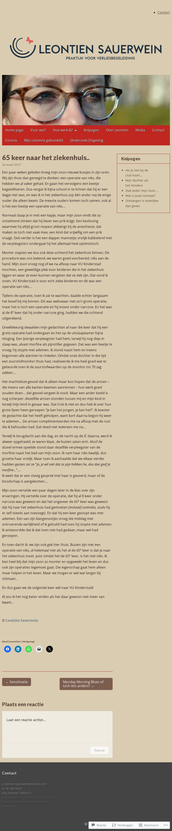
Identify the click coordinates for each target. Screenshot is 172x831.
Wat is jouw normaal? (140, 196)
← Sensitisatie (16, 682)
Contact (164, 12)
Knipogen (91, 130)
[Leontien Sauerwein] (86, 48)
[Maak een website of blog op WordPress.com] (86, 824)
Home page (14, 130)
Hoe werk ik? (63, 130)
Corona (11, 140)
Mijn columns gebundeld (43, 140)
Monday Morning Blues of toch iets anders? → (83, 684)
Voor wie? (38, 130)
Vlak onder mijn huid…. (141, 191)
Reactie (99, 750)
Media (140, 130)
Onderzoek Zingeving (86, 140)
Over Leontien (117, 130)
